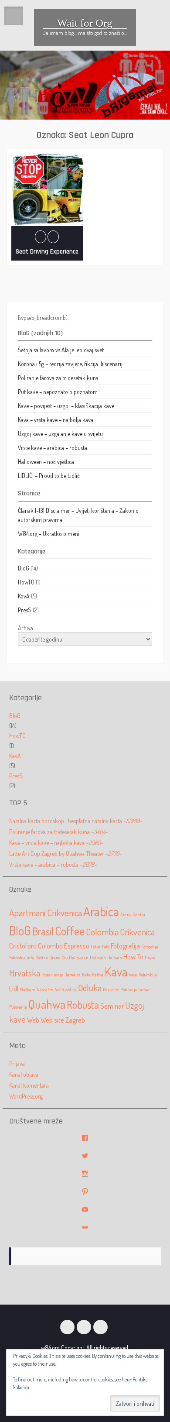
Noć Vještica (65, 989)
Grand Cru (58, 958)
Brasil (43, 931)
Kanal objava (23, 1074)
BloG (23, 568)
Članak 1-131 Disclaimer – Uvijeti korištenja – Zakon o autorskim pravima (78, 515)
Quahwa (46, 1003)
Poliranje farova (135, 989)
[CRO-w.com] (67, 1327)
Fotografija (125, 945)
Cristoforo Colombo (36, 945)
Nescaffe (45, 989)
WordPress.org (26, 1096)
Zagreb (75, 1019)
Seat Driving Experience (47, 251)
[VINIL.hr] (84, 1327)
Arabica (101, 911)
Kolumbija (148, 975)
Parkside (111, 989)
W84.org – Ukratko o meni (48, 533)
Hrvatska (24, 973)
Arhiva (25, 628)
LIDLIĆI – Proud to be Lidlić (49, 475)
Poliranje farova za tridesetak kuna (58, 377)
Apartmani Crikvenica (45, 912)
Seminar (112, 1005)
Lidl (13, 988)
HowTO (26, 582)
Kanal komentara (29, 1085)
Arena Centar (133, 914)
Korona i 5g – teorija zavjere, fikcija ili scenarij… (72, 364)
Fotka (96, 947)
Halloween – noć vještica (46, 461)
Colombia (102, 932)
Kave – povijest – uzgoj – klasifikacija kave (66, 405)
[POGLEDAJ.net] (100, 1327)
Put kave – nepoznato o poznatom (58, 391)
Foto (105, 947)
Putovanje (18, 1007)
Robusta (83, 1004)
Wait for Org (84, 23)
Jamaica (73, 975)
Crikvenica (137, 932)
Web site (52, 1019)
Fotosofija (149, 947)
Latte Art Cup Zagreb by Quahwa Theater (65, 853)
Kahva (97, 975)
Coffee (70, 930)
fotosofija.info (21, 958)
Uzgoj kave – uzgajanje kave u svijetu (60, 433)
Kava (116, 971)
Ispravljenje (52, 975)
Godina (41, 958)
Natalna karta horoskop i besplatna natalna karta (75, 820)
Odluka (90, 987)
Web (33, 1019)
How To (133, 956)
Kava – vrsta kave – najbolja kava (55, 419)
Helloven (98, 958)
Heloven (114, 958)
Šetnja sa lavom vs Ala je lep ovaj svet (61, 350)
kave (133, 975)
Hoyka (150, 958)
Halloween (78, 958)
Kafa (86, 975)
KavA (24, 596)
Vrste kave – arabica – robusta (52, 447)
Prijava (17, 1063)
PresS (24, 610)
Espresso (76, 945)
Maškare (27, 989)
